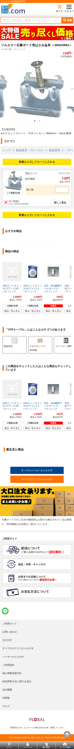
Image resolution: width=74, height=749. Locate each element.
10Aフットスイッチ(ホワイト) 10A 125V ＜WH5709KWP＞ (32, 287)
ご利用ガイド (9, 623)
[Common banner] (37, 34)
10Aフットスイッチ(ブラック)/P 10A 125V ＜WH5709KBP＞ (12, 287)
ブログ (6, 706)
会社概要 (7, 689)
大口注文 (7, 640)
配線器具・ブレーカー (30, 150)
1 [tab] (34, 120)
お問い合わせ (9, 631)
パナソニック (19, 49)
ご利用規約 (8, 665)
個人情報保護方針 (12, 673)
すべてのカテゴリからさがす (37, 479)
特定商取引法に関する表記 (16, 681)
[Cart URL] (59, 9)
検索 (69, 20)
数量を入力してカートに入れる (37, 161)
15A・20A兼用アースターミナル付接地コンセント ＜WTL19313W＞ (53, 287)
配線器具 (54, 150)
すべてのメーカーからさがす (37, 470)
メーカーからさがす (13, 656)
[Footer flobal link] (37, 720)
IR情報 (6, 697)
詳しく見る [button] (60, 202)
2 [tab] (39, 120)
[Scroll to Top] (67, 734)
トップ (6, 150)
